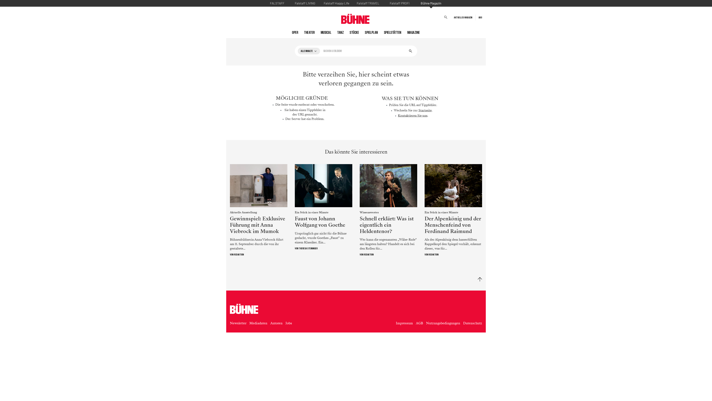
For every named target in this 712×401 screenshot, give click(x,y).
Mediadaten (258, 323)
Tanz (340, 32)
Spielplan (371, 32)
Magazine (413, 32)
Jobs (289, 323)
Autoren (276, 323)
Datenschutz (472, 323)
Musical (326, 32)
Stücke (354, 32)
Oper (295, 32)
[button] (446, 17)
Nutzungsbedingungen (443, 323)
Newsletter (238, 323)
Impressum (404, 323)
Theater (309, 32)
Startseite (425, 110)
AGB (419, 323)
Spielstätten (392, 32)
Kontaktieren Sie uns (412, 115)
